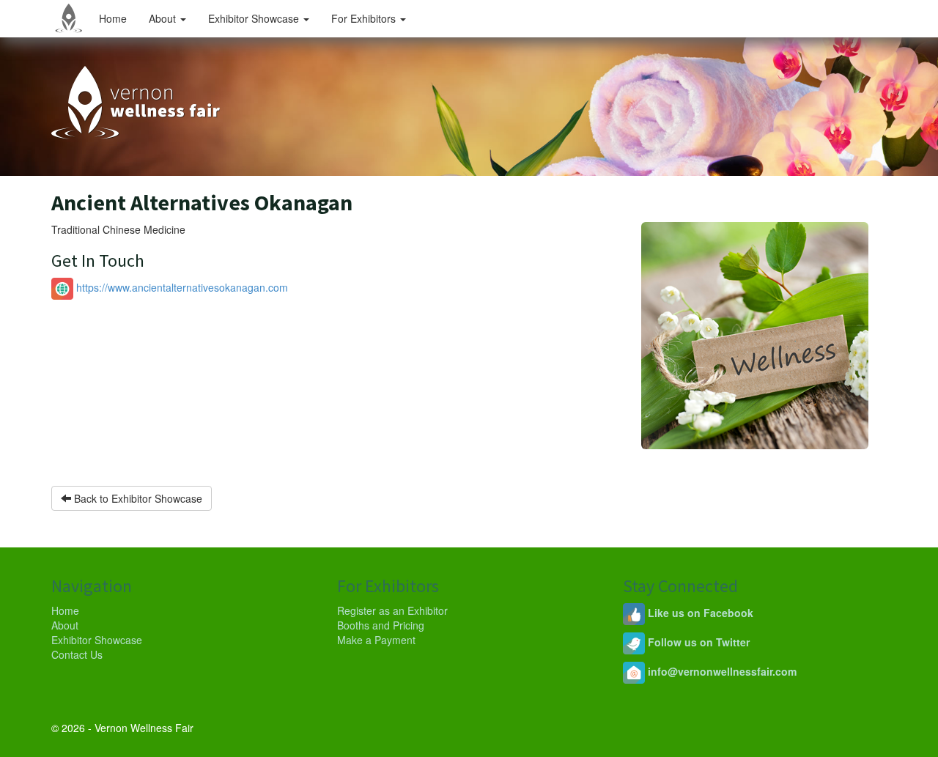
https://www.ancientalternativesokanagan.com (180, 287)
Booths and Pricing (380, 625)
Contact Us (77, 654)
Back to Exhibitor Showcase (136, 498)
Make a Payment (376, 639)
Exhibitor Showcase (255, 18)
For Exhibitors (365, 18)
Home (113, 18)
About (164, 18)
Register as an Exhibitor (392, 610)
